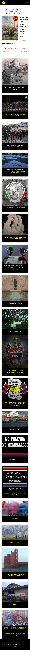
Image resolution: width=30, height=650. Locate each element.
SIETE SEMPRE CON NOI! (15, 303)
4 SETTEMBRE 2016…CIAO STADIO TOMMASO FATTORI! (15, 575)
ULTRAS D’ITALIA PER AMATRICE (15, 208)
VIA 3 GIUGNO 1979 (15, 331)
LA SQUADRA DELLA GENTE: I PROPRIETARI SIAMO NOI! (15, 371)
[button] (26, 2)
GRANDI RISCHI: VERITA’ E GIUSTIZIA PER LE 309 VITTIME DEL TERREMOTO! (15, 171)
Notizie (23, 48)
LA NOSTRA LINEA (15, 459)
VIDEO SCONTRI (15, 542)
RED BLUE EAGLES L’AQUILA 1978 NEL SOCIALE (15, 115)
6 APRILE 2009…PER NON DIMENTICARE (15, 145)
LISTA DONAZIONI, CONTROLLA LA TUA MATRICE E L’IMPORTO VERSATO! (15, 267)
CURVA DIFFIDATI (15, 429)
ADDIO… (15, 604)
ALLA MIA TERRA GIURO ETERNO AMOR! (15, 88)
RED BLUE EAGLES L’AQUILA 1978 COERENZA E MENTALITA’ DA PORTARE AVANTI (15, 403)
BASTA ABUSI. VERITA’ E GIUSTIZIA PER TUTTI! (15, 493)
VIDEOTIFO (15, 519)
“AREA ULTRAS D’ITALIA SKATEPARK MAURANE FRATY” (15, 238)
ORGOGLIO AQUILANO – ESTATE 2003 (15, 634)
